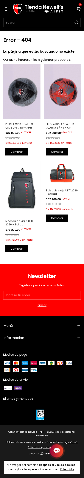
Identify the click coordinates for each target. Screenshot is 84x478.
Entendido (67, 469)
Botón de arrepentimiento (42, 447)
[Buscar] (76, 22)
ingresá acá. (71, 442)
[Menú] (6, 9)
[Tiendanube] (42, 454)
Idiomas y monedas (18, 399)
